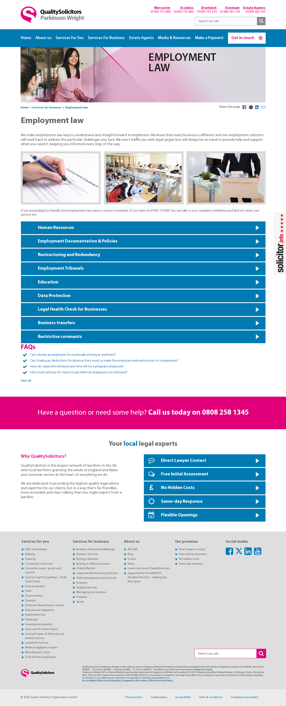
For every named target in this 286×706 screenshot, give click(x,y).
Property (81, 597)
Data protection (35, 586)
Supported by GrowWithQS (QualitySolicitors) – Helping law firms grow (147, 577)
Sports (80, 601)
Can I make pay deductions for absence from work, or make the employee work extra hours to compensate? (104, 360)
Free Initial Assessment (184, 474)
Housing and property (38, 624)
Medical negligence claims (41, 647)
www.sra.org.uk (203, 670)
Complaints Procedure (135, 681)
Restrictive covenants (60, 337)
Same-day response (191, 563)
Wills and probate (36, 549)
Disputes (30, 600)
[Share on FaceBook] (244, 107)
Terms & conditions (211, 697)
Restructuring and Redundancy (69, 255)
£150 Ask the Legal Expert (40, 657)
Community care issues (39, 563)
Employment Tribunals (61, 268)
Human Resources (56, 228)
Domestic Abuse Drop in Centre (44, 605)
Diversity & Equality (109, 681)
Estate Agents (141, 38)
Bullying (30, 554)
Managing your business (91, 592)
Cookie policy (159, 697)
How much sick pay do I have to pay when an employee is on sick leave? (78, 372)
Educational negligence (39, 610)
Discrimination (34, 595)
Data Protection (54, 296)
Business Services (87, 554)
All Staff (132, 549)
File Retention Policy (161, 681)
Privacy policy (133, 697)
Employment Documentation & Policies (77, 241)
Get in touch (243, 38)
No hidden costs (189, 559)
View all (26, 380)
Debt (28, 591)
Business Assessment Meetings (95, 549)
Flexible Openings (179, 515)
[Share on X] (250, 107)
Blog (130, 554)
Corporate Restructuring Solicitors (97, 573)
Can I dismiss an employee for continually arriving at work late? (73, 355)
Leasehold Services (36, 642)
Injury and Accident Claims (41, 629)
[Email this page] (263, 107)
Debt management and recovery (96, 578)
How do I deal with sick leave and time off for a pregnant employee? (77, 366)
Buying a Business (87, 559)
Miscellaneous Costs (37, 652)
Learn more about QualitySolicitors (149, 568)
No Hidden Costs (178, 488)
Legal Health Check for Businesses (72, 309)
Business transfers (56, 323)
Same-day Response (181, 501)
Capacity (30, 559)
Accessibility (89, 681)
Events (132, 559)
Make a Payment (209, 38)
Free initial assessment (192, 554)
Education (48, 282)
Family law (31, 619)
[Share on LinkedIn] (257, 107)
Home (26, 38)
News (131, 563)
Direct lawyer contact (192, 549)
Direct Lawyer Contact (183, 460)
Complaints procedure (244, 697)
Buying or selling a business (93, 563)
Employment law (35, 614)
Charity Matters (85, 568)
